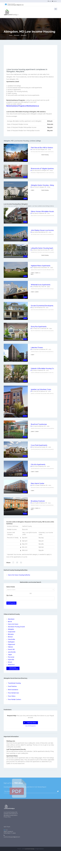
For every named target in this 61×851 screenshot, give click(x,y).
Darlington (11, 642)
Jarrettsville (12, 652)
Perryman (11, 657)
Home (10, 35)
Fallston (10, 647)
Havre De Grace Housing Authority (19, 575)
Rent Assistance (13, 689)
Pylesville (11, 659)
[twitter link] (17, 562)
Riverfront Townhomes (39, 424)
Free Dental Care (13, 693)
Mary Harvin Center (37, 483)
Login (50, 1)
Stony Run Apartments (38, 326)
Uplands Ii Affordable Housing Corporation (45, 368)
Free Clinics (11, 696)
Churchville (11, 639)
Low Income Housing (29, 848)
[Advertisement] (30, 58)
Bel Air (10, 621)
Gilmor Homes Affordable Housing (43, 211)
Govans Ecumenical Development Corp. (45, 306)
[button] (55, 9)
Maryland (16, 35)
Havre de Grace (13, 624)
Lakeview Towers (37, 347)
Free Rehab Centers (14, 699)
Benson (10, 637)
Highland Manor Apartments (40, 266)
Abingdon (23, 35)
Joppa (10, 654)
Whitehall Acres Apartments (40, 285)
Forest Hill (11, 649)
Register (55, 1)
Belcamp (11, 634)
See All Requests (30, 726)
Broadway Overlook (38, 501)
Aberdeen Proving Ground (16, 626)
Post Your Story (31, 722)
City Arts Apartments (38, 464)
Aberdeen (11, 619)
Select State (10, 587)
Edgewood (11, 644)
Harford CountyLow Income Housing (13, 668)
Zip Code (9, 595)
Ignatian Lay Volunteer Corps (41, 389)
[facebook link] (13, 562)
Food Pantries (12, 686)
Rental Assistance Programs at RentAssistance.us (22, 106)
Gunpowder (11, 631)
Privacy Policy (7, 817)
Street (10, 662)
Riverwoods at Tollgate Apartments (43, 168)
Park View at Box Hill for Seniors (42, 147)
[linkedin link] (21, 562)
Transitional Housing (14, 683)
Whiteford (11, 664)
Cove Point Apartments (39, 445)
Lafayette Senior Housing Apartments (44, 248)
